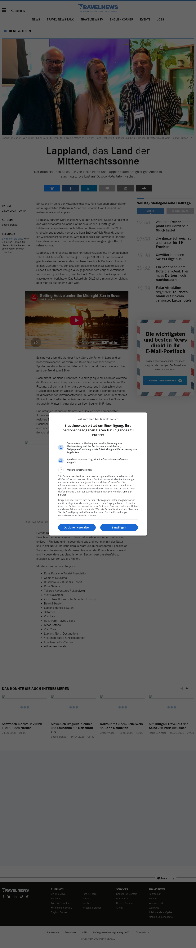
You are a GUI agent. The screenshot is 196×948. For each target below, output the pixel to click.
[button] (98, 470)
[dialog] (98, 474)
